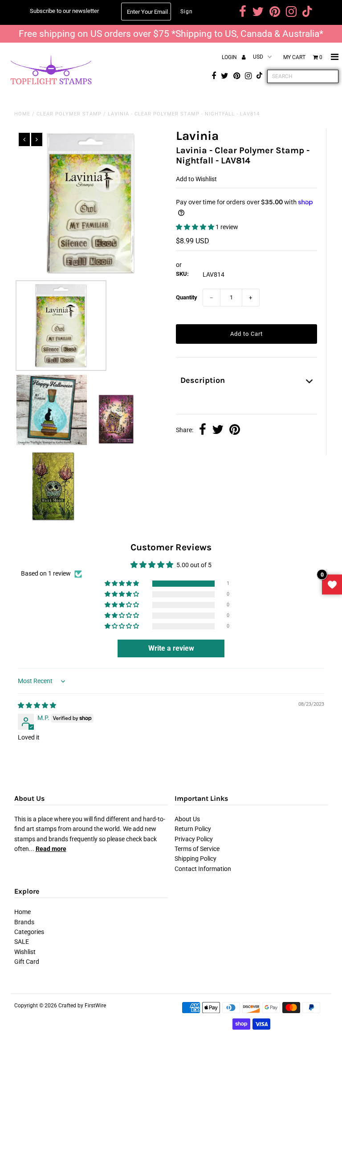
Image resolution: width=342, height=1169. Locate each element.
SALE (21, 941)
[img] (37, 705)
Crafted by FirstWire (82, 1005)
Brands (24, 922)
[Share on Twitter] (218, 430)
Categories (29, 931)
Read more (51, 848)
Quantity (186, 297)
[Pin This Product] (234, 430)
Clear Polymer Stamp (69, 114)
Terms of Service (197, 848)
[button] (196, 227)
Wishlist (25, 951)
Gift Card (26, 961)
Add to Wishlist (196, 179)
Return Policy (193, 828)
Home (22, 114)
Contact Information (203, 868)
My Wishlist (332, 585)
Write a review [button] (171, 648)
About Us (187, 819)
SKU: (182, 273)
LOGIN (230, 57)
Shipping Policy (195, 858)
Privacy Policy (194, 839)
